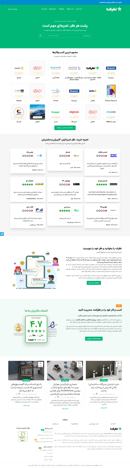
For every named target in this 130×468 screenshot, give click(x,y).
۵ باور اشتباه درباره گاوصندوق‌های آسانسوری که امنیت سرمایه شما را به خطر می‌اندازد (26, 387)
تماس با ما (49, 453)
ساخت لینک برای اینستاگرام (45, 435)
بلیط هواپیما (74, 423)
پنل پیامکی (55, 423)
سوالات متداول (48, 459)
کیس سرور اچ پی (93, 423)
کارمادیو (113, 423)
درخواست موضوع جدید (45, 449)
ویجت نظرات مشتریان (46, 438)
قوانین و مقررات (47, 456)
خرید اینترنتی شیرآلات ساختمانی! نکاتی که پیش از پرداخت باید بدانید (104, 387)
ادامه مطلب (103, 408)
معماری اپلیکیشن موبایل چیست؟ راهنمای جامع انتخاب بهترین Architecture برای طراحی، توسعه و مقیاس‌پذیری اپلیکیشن (65, 389)
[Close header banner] (2, 2)
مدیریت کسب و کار (46, 431)
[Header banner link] (68, 2)
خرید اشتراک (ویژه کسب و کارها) (43, 441)
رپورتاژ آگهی (104, 380)
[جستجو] (40, 35)
